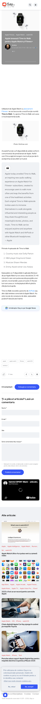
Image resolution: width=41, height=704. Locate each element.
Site (3, 430)
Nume (4, 408)
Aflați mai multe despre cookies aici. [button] (17, 681)
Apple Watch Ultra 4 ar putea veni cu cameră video (19, 554)
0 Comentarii (7, 387)
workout (5, 365)
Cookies (27, 694)
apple (4, 361)
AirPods (32, 291)
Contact (35, 694)
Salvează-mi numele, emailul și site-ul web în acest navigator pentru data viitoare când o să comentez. (21, 465)
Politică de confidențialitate (12, 694)
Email (4, 419)
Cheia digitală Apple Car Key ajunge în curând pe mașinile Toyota (20, 625)
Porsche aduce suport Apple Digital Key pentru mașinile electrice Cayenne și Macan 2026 (20, 659)
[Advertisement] (20, 87)
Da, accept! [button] (29, 687)
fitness (22, 361)
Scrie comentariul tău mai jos (12, 442)
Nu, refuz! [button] (11, 687)
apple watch (13, 361)
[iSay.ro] (8, 5)
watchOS (29, 361)
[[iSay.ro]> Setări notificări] (5, 695)
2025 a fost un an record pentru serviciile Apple (18, 592)
